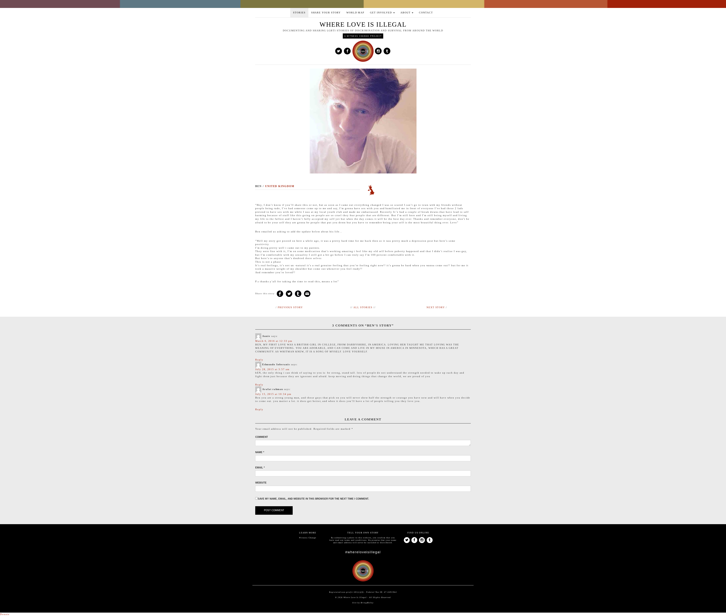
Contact (426, 12)
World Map (355, 12)
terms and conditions (355, 540)
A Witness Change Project (363, 36)
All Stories (362, 307)
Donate (5, 614)
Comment (261, 437)
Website (261, 482)
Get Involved (381, 12)
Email (260, 467)
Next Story (436, 307)
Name (259, 452)
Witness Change (307, 538)
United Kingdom (279, 186)
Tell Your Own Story (363, 533)
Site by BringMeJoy (362, 603)
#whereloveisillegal (363, 552)
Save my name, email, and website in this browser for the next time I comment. (313, 498)
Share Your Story (326, 12)
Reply (259, 359)
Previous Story (290, 307)
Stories (299, 12)
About (406, 12)
